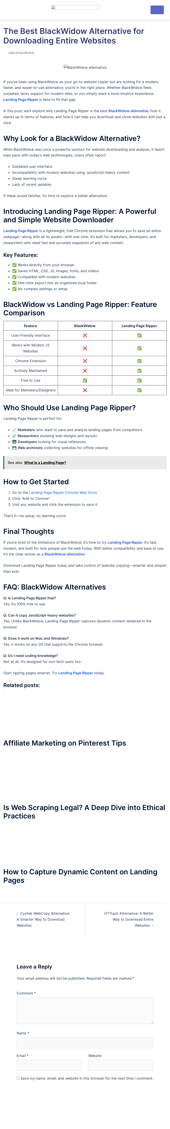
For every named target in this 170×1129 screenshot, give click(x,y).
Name (23, 1033)
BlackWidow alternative (65, 554)
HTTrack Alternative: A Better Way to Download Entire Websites (128, 919)
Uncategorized (21, 53)
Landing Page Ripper (20, 99)
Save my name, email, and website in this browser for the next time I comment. (87, 1078)
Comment (26, 993)
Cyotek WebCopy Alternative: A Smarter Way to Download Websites (43, 919)
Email (23, 1055)
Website (95, 1055)
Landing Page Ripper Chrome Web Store (63, 492)
